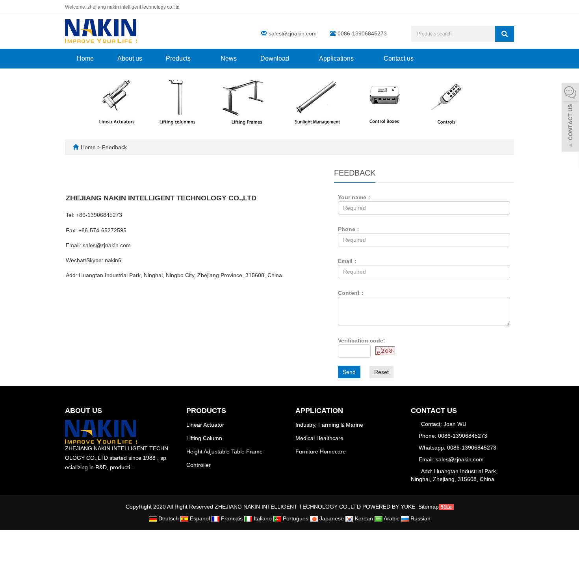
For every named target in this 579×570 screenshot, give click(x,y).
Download (275, 58)
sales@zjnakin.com (293, 33)
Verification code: (361, 340)
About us (129, 58)
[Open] (570, 118)
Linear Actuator (205, 425)
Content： (351, 293)
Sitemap (428, 506)
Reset (381, 372)
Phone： (349, 229)
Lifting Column (204, 438)
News (229, 58)
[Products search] (504, 34)
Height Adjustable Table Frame (224, 451)
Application (319, 411)
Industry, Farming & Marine (329, 425)
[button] (194, 58)
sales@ (92, 245)
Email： (348, 261)
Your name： (355, 197)
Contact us (399, 58)
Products (179, 58)
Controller (198, 465)
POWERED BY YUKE (389, 506)
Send (349, 372)
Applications (337, 58)
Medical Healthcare (319, 438)
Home (85, 58)
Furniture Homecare (320, 451)
